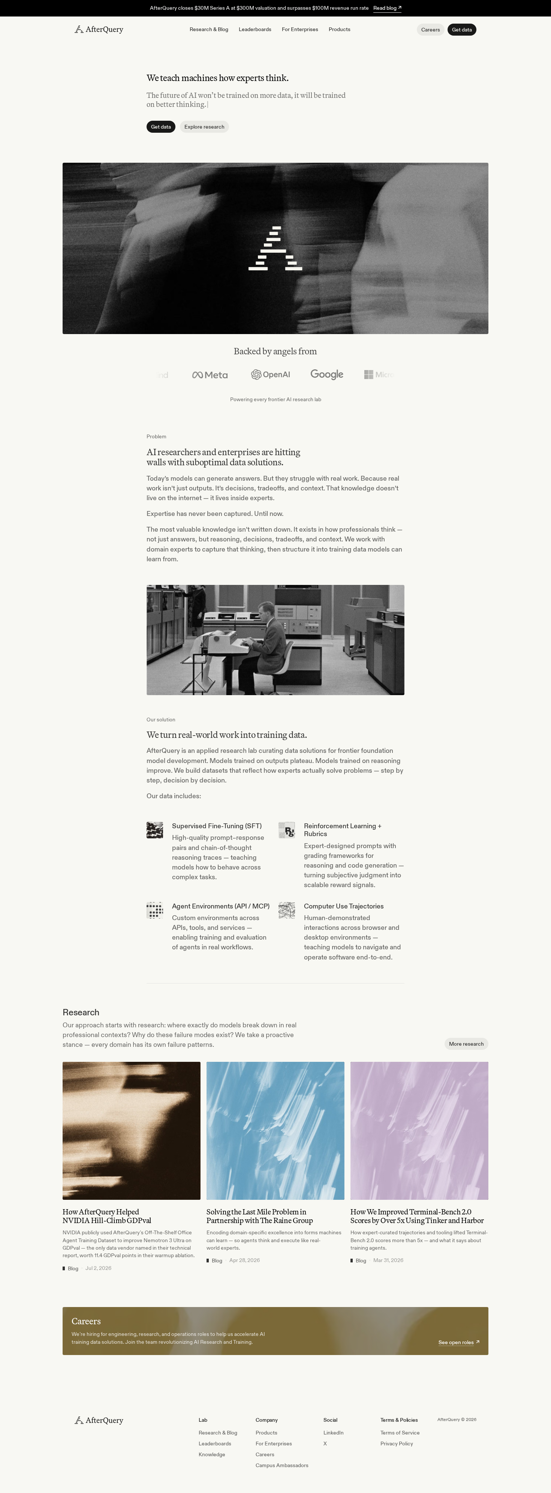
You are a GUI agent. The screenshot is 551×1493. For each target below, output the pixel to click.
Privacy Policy (396, 1443)
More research (466, 1043)
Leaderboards (255, 29)
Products (339, 29)
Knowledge (212, 1454)
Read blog (387, 7)
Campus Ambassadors (282, 1465)
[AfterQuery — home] (99, 29)
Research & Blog (209, 29)
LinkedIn (333, 1432)
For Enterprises (300, 29)
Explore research (204, 126)
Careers (430, 29)
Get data (462, 29)
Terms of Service (400, 1432)
